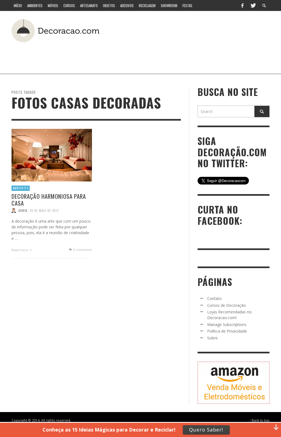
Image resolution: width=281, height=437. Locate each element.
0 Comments (82, 250)
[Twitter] (253, 5)
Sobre (212, 337)
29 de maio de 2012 (44, 210)
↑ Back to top (259, 420)
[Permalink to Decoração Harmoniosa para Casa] (52, 154)
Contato (214, 298)
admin (22, 210)
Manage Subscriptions (226, 324)
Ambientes (21, 188)
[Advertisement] (133, 56)
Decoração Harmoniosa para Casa (49, 199)
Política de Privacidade (227, 331)
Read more (20, 250)
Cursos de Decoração (226, 305)
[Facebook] (242, 5)
